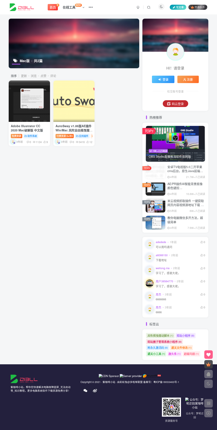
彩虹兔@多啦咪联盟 (131, 382)
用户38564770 (164, 281)
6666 (159, 312)
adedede (161, 242)
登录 (165, 79)
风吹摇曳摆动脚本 (160, 335)
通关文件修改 (181, 347)
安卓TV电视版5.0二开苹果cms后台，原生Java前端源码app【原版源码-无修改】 (185, 171)
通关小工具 (156, 354)
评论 (53, 76)
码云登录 (178, 104)
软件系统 (32, 136)
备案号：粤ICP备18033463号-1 (161, 382)
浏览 (34, 76)
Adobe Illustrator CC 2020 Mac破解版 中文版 (27, 128)
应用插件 (83, 136)
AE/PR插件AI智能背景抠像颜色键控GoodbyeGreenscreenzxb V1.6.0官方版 (185, 190)
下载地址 (161, 260)
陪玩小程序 (185, 335)
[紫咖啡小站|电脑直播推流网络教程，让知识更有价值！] (24, 378)
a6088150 (162, 255)
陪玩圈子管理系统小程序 (164, 342)
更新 (24, 76)
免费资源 (16, 136)
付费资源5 (65, 136)
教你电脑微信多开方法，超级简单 (185, 220)
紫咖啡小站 (109, 382)
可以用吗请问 (164, 247)
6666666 (161, 299)
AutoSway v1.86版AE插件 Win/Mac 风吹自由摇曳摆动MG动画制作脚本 (74, 130)
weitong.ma (163, 268)
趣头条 (174, 354)
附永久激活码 (157, 347)
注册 (190, 79)
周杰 (158, 294)
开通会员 (200, 7)
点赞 (43, 76)
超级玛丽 (191, 354)
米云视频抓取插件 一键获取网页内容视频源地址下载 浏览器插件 (185, 205)
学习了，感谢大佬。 (168, 273)
